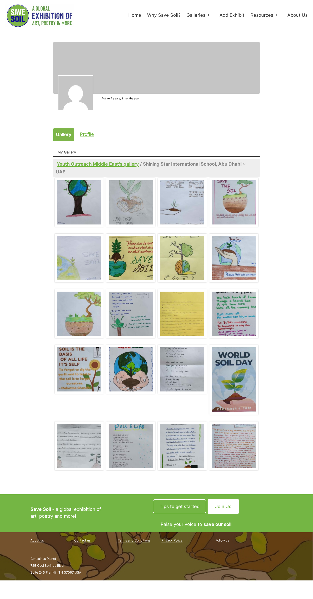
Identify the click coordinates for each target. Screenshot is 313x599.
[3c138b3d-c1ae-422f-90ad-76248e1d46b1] (182, 202)
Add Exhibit (232, 15)
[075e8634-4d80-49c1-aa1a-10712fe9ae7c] (182, 313)
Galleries (196, 15)
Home (134, 15)
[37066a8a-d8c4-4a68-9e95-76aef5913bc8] (182, 369)
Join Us (223, 506)
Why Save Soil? (164, 15)
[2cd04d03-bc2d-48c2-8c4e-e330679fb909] (130, 202)
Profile (87, 134)
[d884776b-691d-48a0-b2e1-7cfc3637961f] (182, 445)
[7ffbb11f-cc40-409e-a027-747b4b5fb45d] (130, 258)
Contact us (82, 540)
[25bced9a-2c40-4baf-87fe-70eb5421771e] (130, 313)
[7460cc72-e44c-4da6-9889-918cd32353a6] (130, 369)
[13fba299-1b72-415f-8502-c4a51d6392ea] (79, 313)
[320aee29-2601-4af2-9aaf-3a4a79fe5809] (233, 313)
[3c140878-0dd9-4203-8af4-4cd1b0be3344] (233, 202)
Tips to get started (179, 506)
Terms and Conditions (134, 540)
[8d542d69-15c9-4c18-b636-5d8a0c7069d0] (182, 258)
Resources (261, 15)
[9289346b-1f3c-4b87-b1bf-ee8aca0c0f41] (233, 380)
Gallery (63, 134)
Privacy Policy (172, 540)
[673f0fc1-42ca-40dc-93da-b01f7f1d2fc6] (79, 369)
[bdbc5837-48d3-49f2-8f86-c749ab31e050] (79, 445)
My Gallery (67, 152)
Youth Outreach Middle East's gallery (98, 164)
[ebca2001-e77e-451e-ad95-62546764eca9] (233, 445)
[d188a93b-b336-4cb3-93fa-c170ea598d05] (130, 445)
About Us (297, 15)
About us (37, 540)
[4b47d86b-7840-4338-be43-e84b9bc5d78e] (79, 258)
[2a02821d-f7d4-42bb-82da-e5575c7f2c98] (79, 202)
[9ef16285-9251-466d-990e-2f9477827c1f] (233, 258)
